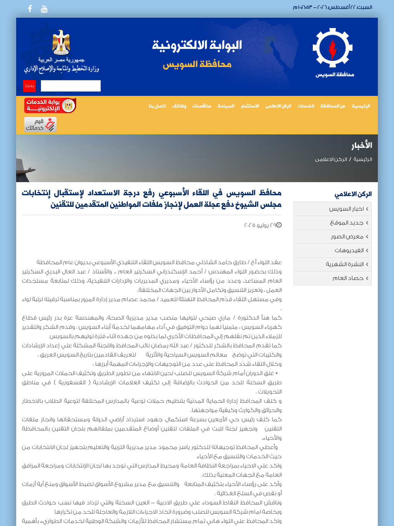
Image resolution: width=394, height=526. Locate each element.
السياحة (226, 106)
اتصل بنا (157, 106)
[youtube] (44, 9)
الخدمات (306, 106)
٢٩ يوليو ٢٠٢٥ (260, 225)
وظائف (179, 106)
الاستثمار (250, 106)
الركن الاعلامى (278, 106)
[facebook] (29, 9)
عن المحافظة (333, 106)
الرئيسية (361, 106)
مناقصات (201, 106)
